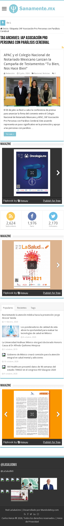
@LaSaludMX (9, 465)
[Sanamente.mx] (32, 8)
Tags (33, 308)
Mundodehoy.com (50, 510)
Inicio (5, 28)
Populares (8, 308)
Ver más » (10, 134)
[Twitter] (31, 514)
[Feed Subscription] (63, 47)
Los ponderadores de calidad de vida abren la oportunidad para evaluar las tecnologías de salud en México (39, 330)
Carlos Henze (8, 518)
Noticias (46, 73)
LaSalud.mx (15, 510)
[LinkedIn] (34, 514)
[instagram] (38, 514)
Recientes (21, 308)
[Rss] (25, 514)
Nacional (38, 73)
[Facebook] (28, 514)
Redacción (10, 73)
